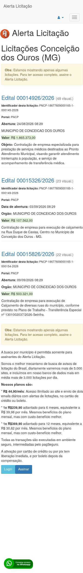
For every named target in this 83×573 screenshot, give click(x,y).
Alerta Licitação (17, 6)
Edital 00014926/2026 (27, 97)
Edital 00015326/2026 (27, 180)
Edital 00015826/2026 (27, 254)
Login (8, 469)
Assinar (23, 469)
